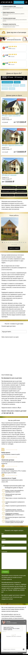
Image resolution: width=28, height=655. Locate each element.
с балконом (17, 82)
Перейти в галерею (14, 248)
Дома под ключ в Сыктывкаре (16, 32)
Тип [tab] (5, 77)
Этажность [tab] (19, 77)
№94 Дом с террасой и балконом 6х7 (12, 145)
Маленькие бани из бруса (20, 195)
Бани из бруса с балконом (7, 195)
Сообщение (4, 551)
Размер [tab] (11, 77)
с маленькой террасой (7, 82)
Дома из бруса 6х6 (21, 187)
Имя (2, 533)
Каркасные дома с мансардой (8, 191)
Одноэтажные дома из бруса (9, 187)
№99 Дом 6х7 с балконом (9, 175)
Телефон (3, 539)
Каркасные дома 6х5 (21, 191)
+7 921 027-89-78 (6, 2)
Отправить (5, 571)
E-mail (2, 545)
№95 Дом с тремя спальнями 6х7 (11, 115)
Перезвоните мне (19, 2)
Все (24, 79)
